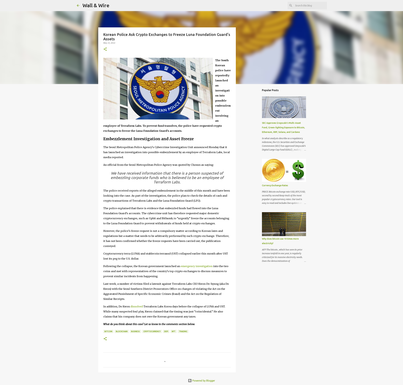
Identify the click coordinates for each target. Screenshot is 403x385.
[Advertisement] (252, 136)
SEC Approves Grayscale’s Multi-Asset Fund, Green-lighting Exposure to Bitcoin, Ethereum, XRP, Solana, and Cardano (283, 127)
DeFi (166, 331)
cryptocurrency (152, 331)
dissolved (137, 306)
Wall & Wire (95, 5)
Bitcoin (108, 331)
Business (135, 331)
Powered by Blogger (203, 380)
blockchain (122, 331)
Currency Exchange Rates (275, 185)
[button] (105, 49)
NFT (173, 331)
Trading (183, 331)
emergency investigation (197, 266)
